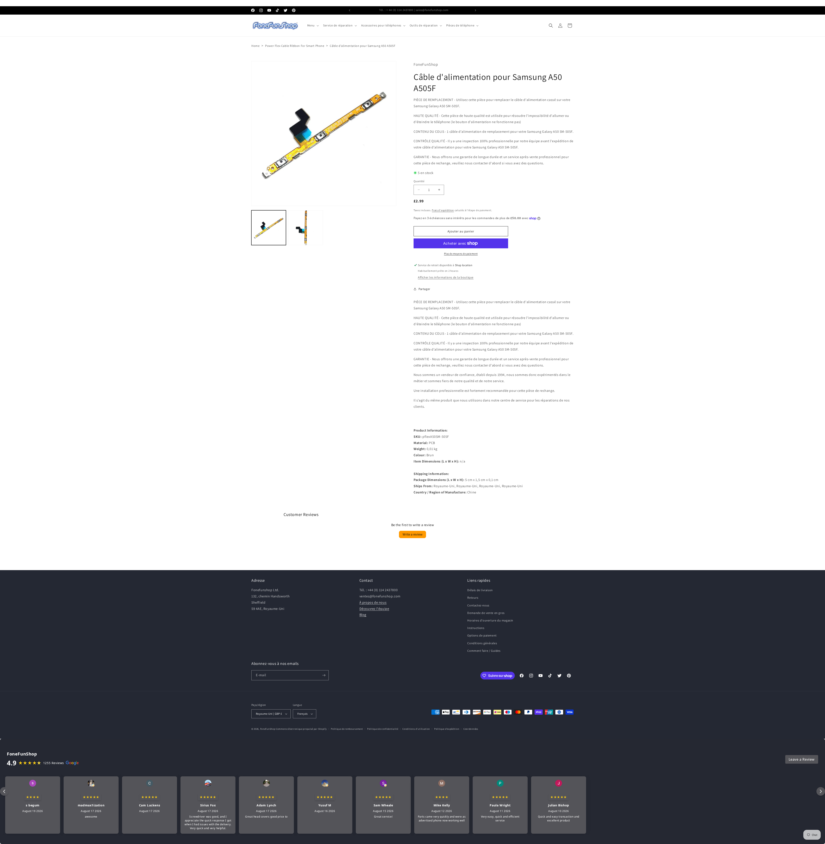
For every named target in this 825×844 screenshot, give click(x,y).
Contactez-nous (478, 605)
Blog (362, 614)
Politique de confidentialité (382, 728)
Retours (472, 598)
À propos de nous (373, 602)
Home (255, 46)
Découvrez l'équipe (374, 608)
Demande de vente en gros (485, 613)
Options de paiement (482, 635)
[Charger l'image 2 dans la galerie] (305, 227)
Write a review (412, 534)
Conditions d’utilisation (416, 728)
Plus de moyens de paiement (461, 253)
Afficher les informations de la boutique (446, 277)
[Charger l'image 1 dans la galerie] (268, 227)
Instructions (475, 628)
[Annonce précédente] (349, 10)
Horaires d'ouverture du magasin (490, 620)
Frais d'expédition (443, 210)
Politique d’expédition (446, 728)
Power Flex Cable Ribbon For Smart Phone (294, 46)
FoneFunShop (267, 728)
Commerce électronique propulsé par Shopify (301, 728)
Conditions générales (482, 643)
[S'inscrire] (323, 675)
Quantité (419, 181)
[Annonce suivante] (475, 10)
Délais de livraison (480, 590)
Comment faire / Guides (483, 651)
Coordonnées (470, 728)
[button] (313, 25)
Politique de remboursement (347, 728)
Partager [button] (424, 289)
